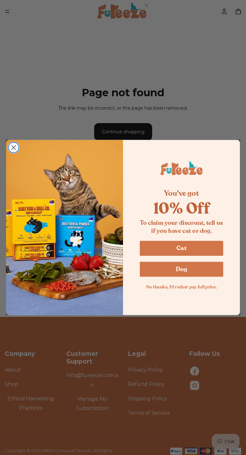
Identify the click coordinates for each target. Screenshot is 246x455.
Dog (181, 269)
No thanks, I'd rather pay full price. (181, 287)
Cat (181, 248)
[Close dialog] (13, 147)
